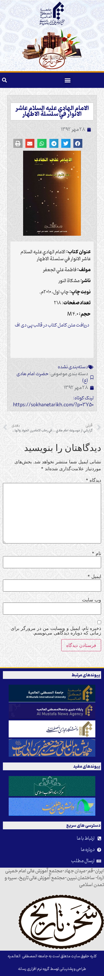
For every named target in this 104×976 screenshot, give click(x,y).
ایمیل (94, 576)
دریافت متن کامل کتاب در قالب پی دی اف (52, 325)
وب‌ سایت (91, 599)
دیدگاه (93, 480)
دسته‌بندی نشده (73, 367)
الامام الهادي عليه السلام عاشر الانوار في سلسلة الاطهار (52, 111)
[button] (68, 80)
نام (96, 553)
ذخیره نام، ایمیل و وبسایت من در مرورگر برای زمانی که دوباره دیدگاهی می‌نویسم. (56, 630)
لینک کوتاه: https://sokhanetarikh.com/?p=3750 (53, 401)
